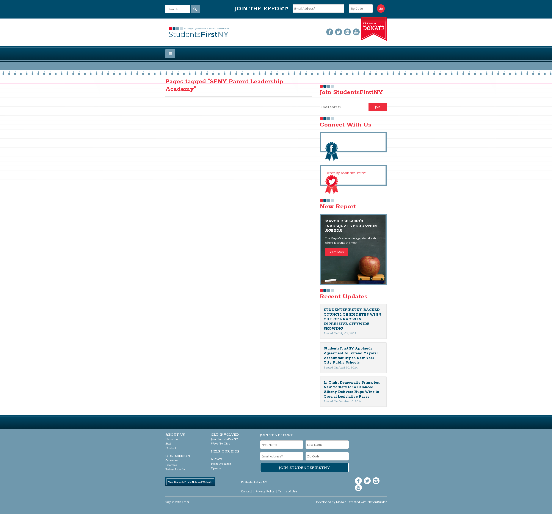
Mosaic (341, 502)
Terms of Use (287, 491)
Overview (172, 439)
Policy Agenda (175, 469)
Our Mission (177, 456)
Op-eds (216, 468)
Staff (168, 444)
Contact (170, 448)
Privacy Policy (265, 491)
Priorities (171, 465)
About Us (175, 434)
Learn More (336, 252)
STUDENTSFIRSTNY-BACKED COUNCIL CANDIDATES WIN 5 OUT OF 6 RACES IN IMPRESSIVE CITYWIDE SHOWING (352, 319)
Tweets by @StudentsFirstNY (345, 173)
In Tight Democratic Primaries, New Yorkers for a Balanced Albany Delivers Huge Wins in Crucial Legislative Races (352, 389)
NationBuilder (377, 502)
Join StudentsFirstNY (224, 439)
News (216, 459)
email (186, 502)
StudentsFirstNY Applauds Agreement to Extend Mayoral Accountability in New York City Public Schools (351, 355)
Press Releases (221, 464)
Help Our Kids (225, 451)
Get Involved (225, 434)
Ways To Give (220, 444)
